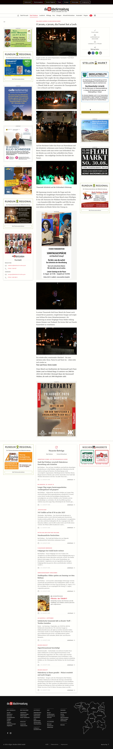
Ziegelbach (9, 725)
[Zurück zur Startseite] (56, 9)
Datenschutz (54, 744)
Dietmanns (9, 714)
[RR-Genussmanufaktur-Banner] (18, 215)
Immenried (23, 724)
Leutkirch (42, 15)
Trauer (59, 2)
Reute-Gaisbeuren (25, 717)
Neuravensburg (64, 717)
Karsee (62, 714)
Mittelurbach (23, 716)
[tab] (86, 109)
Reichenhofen (37, 720)
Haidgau (9, 719)
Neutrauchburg (51, 716)
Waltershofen (23, 725)
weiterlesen (70, 479)
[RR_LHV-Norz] (18, 68)
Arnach (9, 712)
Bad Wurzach (24, 15)
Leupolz (62, 716)
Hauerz (9, 720)
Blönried (49, 724)
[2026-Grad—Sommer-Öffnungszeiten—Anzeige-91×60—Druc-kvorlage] (18, 38)
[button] (90, 15)
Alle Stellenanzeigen (95, 112)
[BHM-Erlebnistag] (18, 181)
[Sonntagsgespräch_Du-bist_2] (56, 245)
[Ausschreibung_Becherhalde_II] (94, 131)
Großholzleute (50, 714)
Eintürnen (9, 716)
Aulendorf (79, 15)
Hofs (35, 719)
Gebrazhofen (37, 716)
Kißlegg (48, 15)
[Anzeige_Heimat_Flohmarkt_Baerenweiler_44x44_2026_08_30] (94, 161)
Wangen (58, 15)
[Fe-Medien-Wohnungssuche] (18, 104)
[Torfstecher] (56, 409)
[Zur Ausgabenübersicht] (4, 22)
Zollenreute (50, 727)
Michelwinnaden (24, 714)
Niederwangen (64, 719)
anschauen (70, 613)
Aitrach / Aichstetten (37, 729)
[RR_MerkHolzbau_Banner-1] (94, 199)
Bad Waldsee (34, 15)
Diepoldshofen (37, 712)
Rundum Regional (50, 2)
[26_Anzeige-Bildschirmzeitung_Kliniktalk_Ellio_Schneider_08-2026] (18, 144)
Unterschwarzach (11, 724)
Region (86, 15)
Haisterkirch (23, 712)
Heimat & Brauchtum (62, 454)
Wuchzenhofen (37, 724)
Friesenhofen (37, 714)
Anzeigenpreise (85, 2)
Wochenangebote (38, 2)
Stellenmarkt (27, 2)
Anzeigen (66, 2)
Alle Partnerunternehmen (18, 79)
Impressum (64, 744)
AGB (46, 744)
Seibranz (9, 722)
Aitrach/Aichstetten (69, 15)
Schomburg (63, 720)
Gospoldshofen (11, 717)
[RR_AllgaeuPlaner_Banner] (18, 460)
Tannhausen (50, 725)
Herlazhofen (37, 717)
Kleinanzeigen (75, 2)
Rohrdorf (49, 717)
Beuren (49, 712)
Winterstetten (37, 722)
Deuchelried (63, 712)
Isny (53, 15)
